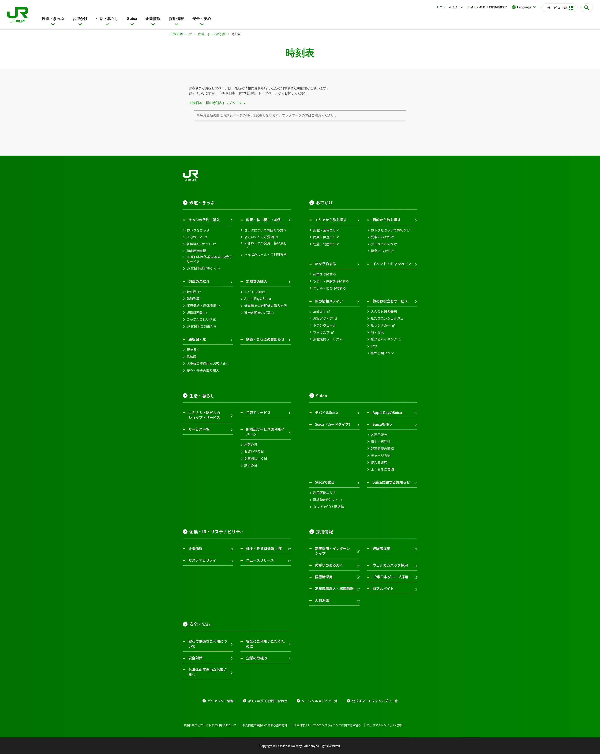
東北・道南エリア (326, 230)
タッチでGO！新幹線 (328, 506)
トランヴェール (324, 325)
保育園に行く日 (255, 458)
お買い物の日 (254, 451)
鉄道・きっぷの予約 (211, 34)
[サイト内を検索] (586, 8)
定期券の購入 (256, 281)
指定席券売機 (196, 251)
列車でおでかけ (382, 237)
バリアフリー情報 (220, 701)
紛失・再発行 (380, 441)
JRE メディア (323, 318)
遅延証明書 (195, 312)
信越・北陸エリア (326, 244)
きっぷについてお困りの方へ (265, 230)
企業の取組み (256, 657)
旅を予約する (325, 263)
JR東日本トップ (181, 34)
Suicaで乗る (325, 482)
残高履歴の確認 (382, 448)
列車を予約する (324, 274)
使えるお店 (379, 462)
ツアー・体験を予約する (331, 281)
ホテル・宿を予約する (329, 288)
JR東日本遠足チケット (203, 268)
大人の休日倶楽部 (384, 311)
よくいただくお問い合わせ (489, 7)
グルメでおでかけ (384, 244)
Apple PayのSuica (257, 298)
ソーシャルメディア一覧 (320, 701)
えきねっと (195, 237)
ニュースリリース (451, 7)
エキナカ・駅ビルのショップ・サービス (204, 415)
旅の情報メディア (329, 301)
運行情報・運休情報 (201, 305)
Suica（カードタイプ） (333, 424)
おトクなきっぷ (198, 230)
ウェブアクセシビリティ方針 (385, 725)
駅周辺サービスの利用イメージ (265, 432)
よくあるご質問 (382, 469)
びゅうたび (321, 332)
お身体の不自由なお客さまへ (208, 363)
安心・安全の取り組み (203, 370)
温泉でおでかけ (382, 251)
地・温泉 (377, 332)
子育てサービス (258, 412)
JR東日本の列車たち (202, 326)
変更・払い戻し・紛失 (263, 219)
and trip (319, 311)
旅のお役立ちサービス (390, 301)
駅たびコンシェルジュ (387, 318)
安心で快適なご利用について (207, 644)
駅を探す (193, 349)
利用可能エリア (324, 492)
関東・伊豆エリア (326, 237)
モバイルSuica (255, 292)
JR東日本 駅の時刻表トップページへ (217, 103)
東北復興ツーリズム (328, 339)
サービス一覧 (199, 429)
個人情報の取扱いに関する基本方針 (264, 725)
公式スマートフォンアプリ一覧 (375, 701)
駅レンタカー (380, 325)
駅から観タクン (382, 353)
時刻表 (191, 292)
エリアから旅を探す (331, 219)
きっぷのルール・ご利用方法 (265, 254)
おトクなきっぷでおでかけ (390, 230)
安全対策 (195, 657)
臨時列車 (193, 298)
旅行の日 (250, 465)
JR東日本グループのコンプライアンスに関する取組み (327, 725)
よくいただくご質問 (259, 237)
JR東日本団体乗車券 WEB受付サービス (209, 259)
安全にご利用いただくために (265, 644)
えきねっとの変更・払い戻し (265, 243)
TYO (374, 346)
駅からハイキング (384, 339)
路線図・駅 (197, 339)
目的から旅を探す (387, 219)
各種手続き (379, 435)
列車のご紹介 (199, 281)
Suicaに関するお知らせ (391, 482)
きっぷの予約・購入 (204, 219)
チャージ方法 (380, 455)
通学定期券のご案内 (259, 312)
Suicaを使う (382, 424)
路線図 (191, 357)
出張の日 (250, 444)
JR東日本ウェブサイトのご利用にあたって (209, 725)
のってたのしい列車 (201, 319)
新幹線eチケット (199, 244)
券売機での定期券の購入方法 (265, 305)
